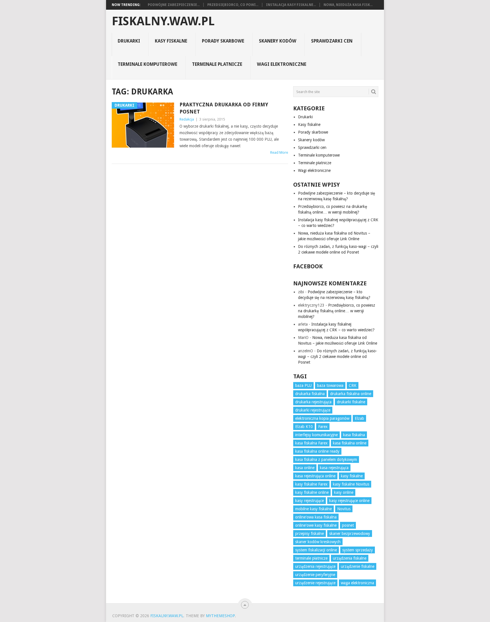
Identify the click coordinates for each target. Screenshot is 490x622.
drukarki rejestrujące (312, 410)
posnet (348, 525)
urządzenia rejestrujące (315, 566)
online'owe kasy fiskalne (316, 525)
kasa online (304, 467)
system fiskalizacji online (316, 550)
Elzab (359, 418)
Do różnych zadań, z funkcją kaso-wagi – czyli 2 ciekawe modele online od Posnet (337, 356)
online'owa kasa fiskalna (316, 517)
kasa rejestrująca (334, 467)
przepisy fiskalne (309, 533)
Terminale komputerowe (147, 64)
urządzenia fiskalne (349, 558)
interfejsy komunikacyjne (316, 435)
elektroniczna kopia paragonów (322, 418)
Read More (279, 152)
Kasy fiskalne (171, 41)
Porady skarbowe (223, 41)
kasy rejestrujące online (349, 500)
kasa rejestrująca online (315, 476)
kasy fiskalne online (312, 492)
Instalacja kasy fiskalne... (291, 5)
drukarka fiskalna (310, 393)
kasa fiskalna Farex (311, 443)
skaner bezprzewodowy (349, 533)
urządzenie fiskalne (357, 566)
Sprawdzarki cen (331, 41)
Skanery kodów (277, 41)
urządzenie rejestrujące (315, 583)
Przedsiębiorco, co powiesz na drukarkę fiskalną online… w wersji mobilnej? (336, 311)
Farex (323, 426)
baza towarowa (330, 385)
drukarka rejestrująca (313, 402)
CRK (352, 385)
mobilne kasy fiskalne (313, 509)
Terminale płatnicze (217, 64)
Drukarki (129, 41)
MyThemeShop (220, 615)
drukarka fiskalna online (350, 393)
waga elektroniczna (357, 583)
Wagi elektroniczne (281, 64)
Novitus (343, 509)
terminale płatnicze (311, 558)
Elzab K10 (304, 426)
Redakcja (186, 119)
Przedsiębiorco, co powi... (232, 5)
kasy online (343, 492)
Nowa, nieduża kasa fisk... (348, 5)
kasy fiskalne (352, 476)
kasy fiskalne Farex (311, 484)
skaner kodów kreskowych (318, 541)
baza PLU (303, 385)
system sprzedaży (357, 550)
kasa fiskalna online (349, 443)
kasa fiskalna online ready (317, 451)
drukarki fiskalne (351, 402)
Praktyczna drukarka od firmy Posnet (223, 108)
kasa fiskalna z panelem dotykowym (326, 459)
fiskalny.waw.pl (163, 21)
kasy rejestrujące (309, 500)
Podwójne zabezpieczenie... (174, 5)
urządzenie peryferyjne (315, 574)
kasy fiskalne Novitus (351, 484)
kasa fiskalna (354, 435)
